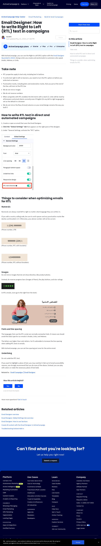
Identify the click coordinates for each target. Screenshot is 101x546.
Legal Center (80, 528)
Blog (53, 499)
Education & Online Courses (36, 496)
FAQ (53, 490)
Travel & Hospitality (33, 499)
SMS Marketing (8, 512)
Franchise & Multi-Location (36, 490)
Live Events (55, 493)
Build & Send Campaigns (54, 17)
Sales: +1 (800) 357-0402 (85, 503)
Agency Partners (81, 483)
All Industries (31, 505)
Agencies (30, 512)
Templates (55, 496)
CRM (4, 493)
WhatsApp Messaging (10, 506)
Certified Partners (9, 528)
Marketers (30, 515)
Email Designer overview (10, 414)
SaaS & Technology (33, 483)
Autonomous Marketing (10, 483)
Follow (61, 37)
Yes (8, 386)
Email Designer (29, 372)
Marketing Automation (10, 490)
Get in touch (22, 400)
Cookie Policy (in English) (48, 543)
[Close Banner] (98, 542)
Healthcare (31, 493)
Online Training (57, 515)
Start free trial (84, 25)
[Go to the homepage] (11, 4)
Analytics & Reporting (10, 499)
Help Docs (55, 509)
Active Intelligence (9, 486)
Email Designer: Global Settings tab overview (17, 418)
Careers (79, 519)
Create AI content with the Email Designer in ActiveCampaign (23, 425)
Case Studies (56, 483)
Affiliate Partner (81, 487)
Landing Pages (8, 518)
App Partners (80, 490)
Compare (55, 502)
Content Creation (8, 496)
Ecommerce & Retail (34, 487)
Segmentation (7, 515)
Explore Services (57, 522)
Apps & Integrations (9, 525)
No (19, 386)
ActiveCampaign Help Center (13, 17)
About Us (79, 513)
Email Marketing (35, 17)
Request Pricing (81, 497)
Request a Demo (81, 500)
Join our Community (58, 529)
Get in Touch (56, 512)
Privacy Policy (81, 522)
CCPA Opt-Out (81, 525)
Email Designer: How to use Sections (14, 421)
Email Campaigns (16, 372)
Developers (31, 518)
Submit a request (50, 461)
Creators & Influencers (35, 502)
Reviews (54, 487)
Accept (78, 542)
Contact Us (80, 506)
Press (78, 516)
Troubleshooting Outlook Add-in (12, 429)
